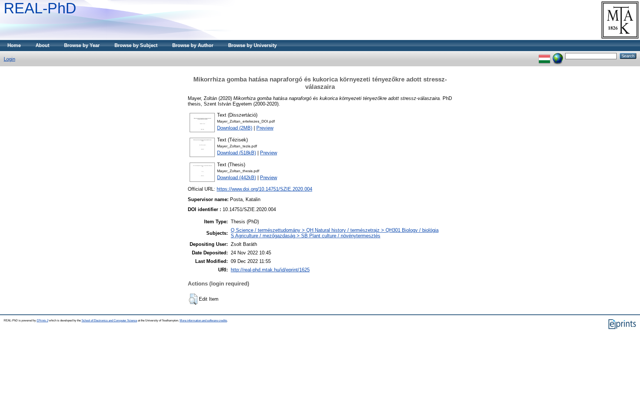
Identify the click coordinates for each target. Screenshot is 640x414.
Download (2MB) (234, 128)
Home (14, 45)
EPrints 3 (42, 320)
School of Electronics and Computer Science (109, 320)
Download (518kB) (236, 153)
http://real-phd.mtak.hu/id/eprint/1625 (270, 270)
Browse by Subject (135, 45)
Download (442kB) (236, 177)
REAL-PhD (40, 8)
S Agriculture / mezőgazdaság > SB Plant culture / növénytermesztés (305, 235)
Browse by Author (192, 45)
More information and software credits (203, 320)
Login (9, 59)
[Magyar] (544, 56)
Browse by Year (82, 45)
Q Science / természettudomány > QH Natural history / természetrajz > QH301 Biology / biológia (335, 230)
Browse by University (252, 45)
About (42, 45)
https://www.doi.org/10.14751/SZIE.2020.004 (264, 189)
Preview (264, 128)
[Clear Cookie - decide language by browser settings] (558, 56)
